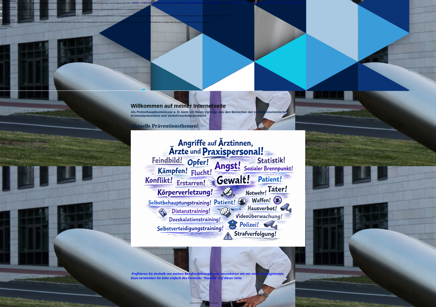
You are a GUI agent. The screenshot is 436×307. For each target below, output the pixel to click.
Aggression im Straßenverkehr (263, 2)
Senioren (246, 2)
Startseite (136, 2)
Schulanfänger (281, 2)
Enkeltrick (236, 2)
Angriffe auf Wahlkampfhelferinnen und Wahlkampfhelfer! (201, 2)
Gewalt (227, 2)
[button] (115, 24)
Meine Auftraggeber (297, 2)
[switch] (1, 5)
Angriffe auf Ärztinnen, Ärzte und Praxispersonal (159, 2)
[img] (218, 45)
